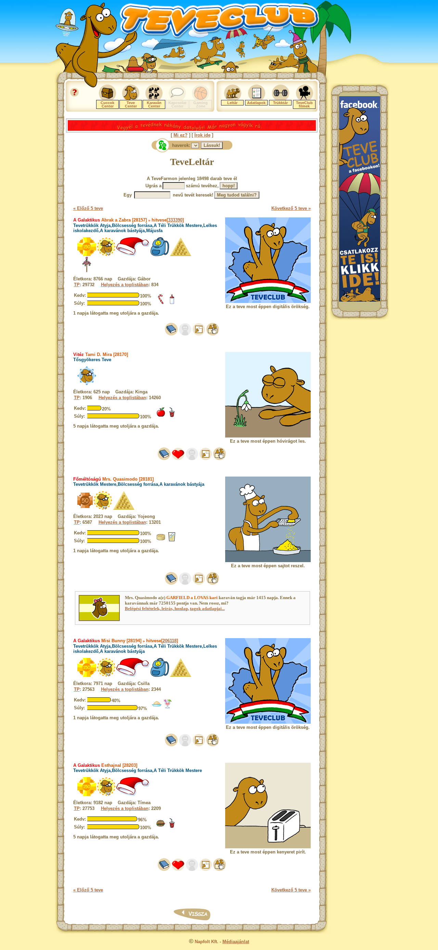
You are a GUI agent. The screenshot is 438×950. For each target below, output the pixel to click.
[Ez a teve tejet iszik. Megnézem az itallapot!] (172, 302)
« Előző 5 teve (88, 208)
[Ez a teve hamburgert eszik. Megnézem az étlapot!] (161, 826)
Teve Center (131, 104)
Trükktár (280, 103)
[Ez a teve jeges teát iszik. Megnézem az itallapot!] (172, 540)
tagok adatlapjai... (207, 608)
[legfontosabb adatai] (212, 334)
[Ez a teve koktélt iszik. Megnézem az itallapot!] (168, 707)
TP (77, 284)
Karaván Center (154, 104)
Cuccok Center (107, 104)
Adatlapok (256, 103)
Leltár (232, 103)
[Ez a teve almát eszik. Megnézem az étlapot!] (161, 415)
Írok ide (202, 135)
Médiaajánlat (235, 941)
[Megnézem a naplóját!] (171, 334)
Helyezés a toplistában (125, 284)
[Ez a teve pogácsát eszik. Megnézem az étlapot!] (161, 540)
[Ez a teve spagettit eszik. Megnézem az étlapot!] (157, 707)
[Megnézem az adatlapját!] (178, 458)
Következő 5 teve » (291, 208)
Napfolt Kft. (206, 941)
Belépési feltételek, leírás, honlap (156, 608)
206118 (170, 640)
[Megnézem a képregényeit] (199, 334)
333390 (175, 220)
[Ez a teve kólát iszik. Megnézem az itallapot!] (172, 415)
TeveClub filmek (304, 104)
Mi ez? (180, 135)
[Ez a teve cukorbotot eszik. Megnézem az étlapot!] (161, 302)
